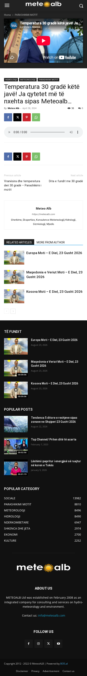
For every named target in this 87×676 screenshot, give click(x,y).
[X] (17, 117)
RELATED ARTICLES (19, 242)
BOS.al (64, 663)
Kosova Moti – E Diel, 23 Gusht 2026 (54, 292)
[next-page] (13, 311)
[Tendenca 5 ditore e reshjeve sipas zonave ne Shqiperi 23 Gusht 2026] (16, 424)
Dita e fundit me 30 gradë (66, 181)
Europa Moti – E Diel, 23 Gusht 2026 (54, 253)
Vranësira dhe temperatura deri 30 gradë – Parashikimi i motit (22, 185)
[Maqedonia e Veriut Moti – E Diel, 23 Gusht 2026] (14, 277)
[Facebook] (8, 117)
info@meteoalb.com (51, 615)
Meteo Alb (13, 108)
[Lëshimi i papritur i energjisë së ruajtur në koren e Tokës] (16, 467)
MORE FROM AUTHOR (51, 242)
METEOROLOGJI (27, 79)
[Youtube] (58, 644)
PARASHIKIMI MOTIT (26, 15)
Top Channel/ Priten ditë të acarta (53, 439)
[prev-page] (6, 311)
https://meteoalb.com (43, 214)
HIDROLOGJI (11, 79)
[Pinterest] (27, 117)
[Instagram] (38, 644)
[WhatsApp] (36, 117)
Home (7, 15)
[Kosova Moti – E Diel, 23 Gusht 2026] (14, 296)
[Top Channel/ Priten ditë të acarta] (16, 446)
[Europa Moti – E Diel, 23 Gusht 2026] (14, 258)
